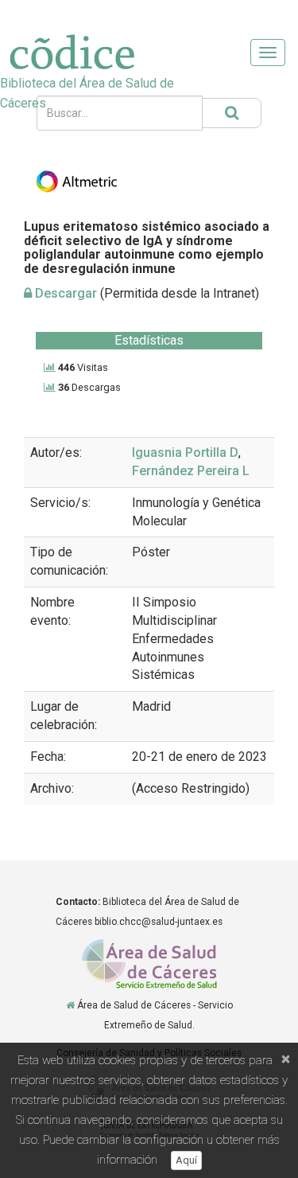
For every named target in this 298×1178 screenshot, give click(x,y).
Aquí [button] (186, 1160)
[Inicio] (70, 1005)
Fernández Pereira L (191, 470)
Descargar (64, 293)
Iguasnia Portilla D (185, 452)
